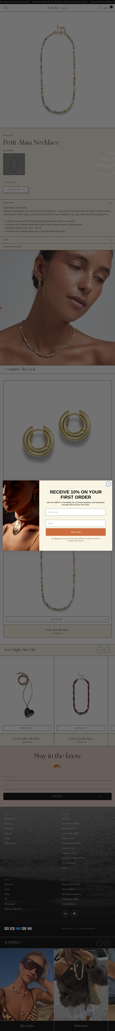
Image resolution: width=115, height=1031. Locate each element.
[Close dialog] (108, 484)
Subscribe (76, 532)
